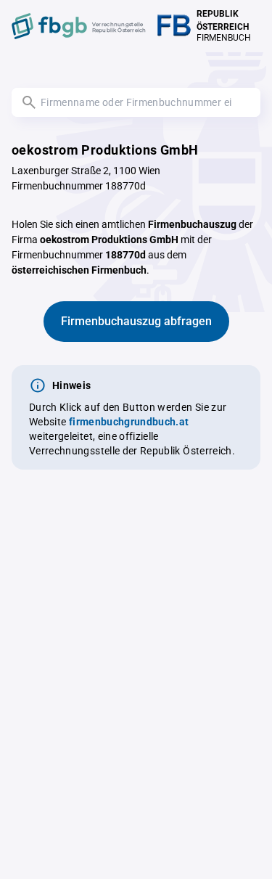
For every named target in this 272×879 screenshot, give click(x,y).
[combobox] (136, 102)
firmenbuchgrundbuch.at (129, 422)
